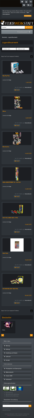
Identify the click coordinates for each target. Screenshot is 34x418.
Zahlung (7, 349)
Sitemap (7, 346)
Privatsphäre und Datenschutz (13, 368)
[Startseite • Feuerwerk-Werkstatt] (17, 22)
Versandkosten (28, 87)
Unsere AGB (8, 376)
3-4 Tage (9, 80)
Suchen (29, 27)
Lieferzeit (7, 356)
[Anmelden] (30, 406)
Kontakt (7, 360)
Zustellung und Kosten (11, 353)
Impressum (8, 379)
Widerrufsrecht (9, 372)
